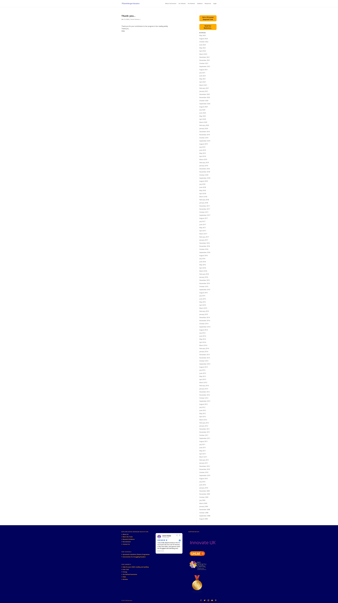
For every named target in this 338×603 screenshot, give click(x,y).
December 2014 (204, 317)
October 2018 (203, 175)
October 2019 (203, 138)
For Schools (182, 3)
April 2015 (202, 305)
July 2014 (202, 333)
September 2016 (204, 252)
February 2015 (204, 311)
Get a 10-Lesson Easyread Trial (208, 18)
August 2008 (203, 519)
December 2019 (204, 132)
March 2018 (203, 197)
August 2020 (203, 107)
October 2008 (203, 513)
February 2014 (204, 348)
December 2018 (204, 169)
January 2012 (203, 426)
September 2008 (204, 516)
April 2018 (202, 194)
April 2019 (202, 156)
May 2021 (202, 79)
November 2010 (204, 469)
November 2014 (204, 321)
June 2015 (202, 299)
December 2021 (204, 57)
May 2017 (202, 228)
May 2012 (202, 413)
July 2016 (202, 259)
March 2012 (203, 420)
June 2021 (202, 76)
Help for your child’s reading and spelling (136, 567)
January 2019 (203, 166)
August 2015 (203, 293)
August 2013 (203, 367)
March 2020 (203, 122)
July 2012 (202, 407)
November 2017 (204, 209)
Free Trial (126, 569)
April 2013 (202, 379)
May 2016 (202, 265)
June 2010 (202, 485)
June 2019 (202, 150)
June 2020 (202, 113)
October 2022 (203, 42)
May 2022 (202, 48)
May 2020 (202, 116)
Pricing (125, 572)
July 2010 (202, 482)
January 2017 (203, 240)
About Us (126, 534)
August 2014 (203, 330)
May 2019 (202, 153)
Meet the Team (128, 537)
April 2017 (202, 231)
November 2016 (204, 246)
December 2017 (204, 206)
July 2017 (202, 221)
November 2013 (204, 358)
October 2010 (203, 472)
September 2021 (204, 66)
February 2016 (204, 274)
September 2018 (204, 178)
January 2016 (203, 277)
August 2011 (203, 441)
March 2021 (203, 85)
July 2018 (202, 184)
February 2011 (204, 460)
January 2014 (203, 352)
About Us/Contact (170, 3)
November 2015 (204, 283)
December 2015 (204, 280)
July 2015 (202, 296)
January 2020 (203, 128)
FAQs (124, 577)
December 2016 (204, 243)
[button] (179, 535)
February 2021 (204, 88)
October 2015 (203, 286)
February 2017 (204, 237)
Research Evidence (129, 539)
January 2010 (203, 488)
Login (215, 3)
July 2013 (202, 370)
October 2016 (203, 249)
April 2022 (202, 51)
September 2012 (204, 401)
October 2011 (203, 435)
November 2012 (204, 395)
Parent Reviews (134, 19)
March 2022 (203, 54)
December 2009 (204, 491)
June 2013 (202, 373)
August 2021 (203, 70)
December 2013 (204, 355)
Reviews (125, 579)
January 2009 (203, 506)
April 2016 (202, 268)
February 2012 (204, 423)
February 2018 (204, 200)
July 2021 (202, 73)
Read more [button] (167, 551)
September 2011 (204, 438)
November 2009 (204, 494)
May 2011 (202, 451)
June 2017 (202, 224)
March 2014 (203, 345)
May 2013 (202, 376)
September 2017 (204, 215)
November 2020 (204, 97)
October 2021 (203, 63)
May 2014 (202, 339)
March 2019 (203, 159)
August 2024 (203, 39)
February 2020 (204, 125)
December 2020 (204, 94)
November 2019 (204, 135)
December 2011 (204, 429)
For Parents (191, 3)
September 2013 (204, 364)
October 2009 (203, 497)
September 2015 (204, 290)
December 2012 (204, 392)
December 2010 (204, 466)
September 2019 (204, 141)
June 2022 (202, 45)
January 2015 (203, 314)
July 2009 (202, 500)
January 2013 (203, 389)
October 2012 (203, 398)
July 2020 (202, 110)
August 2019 (203, 144)
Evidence (199, 3)
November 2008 (204, 509)
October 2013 (203, 361)
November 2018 (204, 172)
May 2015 (202, 302)
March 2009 (203, 503)
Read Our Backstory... (208, 27)
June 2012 (202, 410)
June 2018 (202, 187)
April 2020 (202, 119)
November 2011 (204, 432)
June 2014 (202, 336)
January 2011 (203, 463)
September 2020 (204, 104)
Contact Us (126, 544)
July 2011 (202, 444)
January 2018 (203, 203)
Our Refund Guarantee (130, 574)
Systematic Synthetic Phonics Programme (136, 554)
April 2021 (202, 82)
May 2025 (202, 35)
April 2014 (202, 342)
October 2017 (203, 212)
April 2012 (202, 417)
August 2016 (203, 255)
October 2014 (203, 324)
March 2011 (203, 457)
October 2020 (203, 101)
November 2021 (204, 60)
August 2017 (203, 218)
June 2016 (202, 262)
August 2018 (203, 181)
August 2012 (203, 404)
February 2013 (204, 386)
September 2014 (204, 327)
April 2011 (202, 454)
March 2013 (203, 382)
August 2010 (203, 479)
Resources (208, 3)
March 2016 (203, 271)
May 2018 (202, 190)
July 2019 (202, 147)
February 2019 (204, 163)
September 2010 (204, 475)
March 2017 (203, 234)
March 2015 (203, 308)
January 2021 (203, 91)
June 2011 (202, 448)
